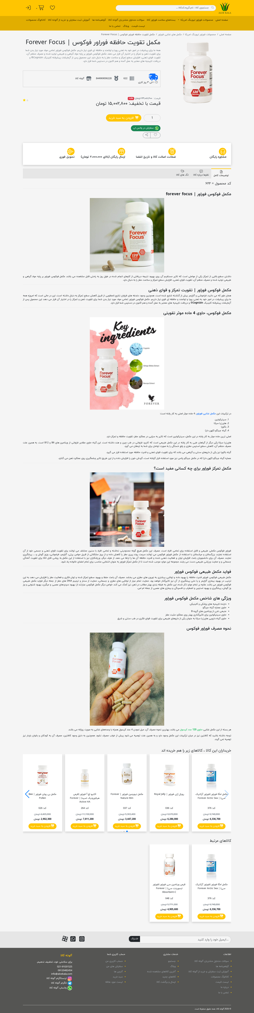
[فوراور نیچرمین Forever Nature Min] (127, 774)
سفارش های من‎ (114, 966)
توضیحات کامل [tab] (221, 175)
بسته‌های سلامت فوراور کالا (161, 20)
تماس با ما (114, 26)
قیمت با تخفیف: (144, 103)
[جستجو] (212, 8)
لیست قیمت (138, 26)
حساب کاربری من (114, 961)
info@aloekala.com (61, 974)
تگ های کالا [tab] (182, 175)
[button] (147, 135)
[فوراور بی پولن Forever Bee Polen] (42, 774)
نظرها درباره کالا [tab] (201, 175)
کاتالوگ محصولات (36, 20)
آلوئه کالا (66, 955)
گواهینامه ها (99, 20)
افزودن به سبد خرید (122, 118)
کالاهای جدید (169, 977)
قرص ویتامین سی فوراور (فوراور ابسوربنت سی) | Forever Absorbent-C (169, 888)
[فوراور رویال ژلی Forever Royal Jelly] (169, 774)
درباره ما (225, 987)
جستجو (172, 961)
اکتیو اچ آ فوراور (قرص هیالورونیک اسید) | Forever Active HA (84, 798)
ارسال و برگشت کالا (166, 982)
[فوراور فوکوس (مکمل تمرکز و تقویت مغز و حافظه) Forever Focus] (197, 72)
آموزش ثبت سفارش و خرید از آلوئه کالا (69, 20)
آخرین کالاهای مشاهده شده (161, 971)
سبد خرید (118, 977)
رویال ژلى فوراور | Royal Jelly (169, 794)
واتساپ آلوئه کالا (58, 988)
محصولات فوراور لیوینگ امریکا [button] (196, 20)
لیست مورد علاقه (114, 982)
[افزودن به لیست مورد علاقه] (155, 135)
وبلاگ (126, 26)
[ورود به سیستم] (28, 8)
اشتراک (134, 938)
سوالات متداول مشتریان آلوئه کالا (126, 20)
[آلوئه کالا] (224, 7)
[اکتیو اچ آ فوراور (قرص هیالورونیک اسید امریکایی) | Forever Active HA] (84, 774)
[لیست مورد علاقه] (52, 8)
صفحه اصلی (222, 20)
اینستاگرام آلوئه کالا (56, 978)
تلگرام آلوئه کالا (59, 983)
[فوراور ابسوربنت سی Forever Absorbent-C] (169, 864)
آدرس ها (118, 971)
